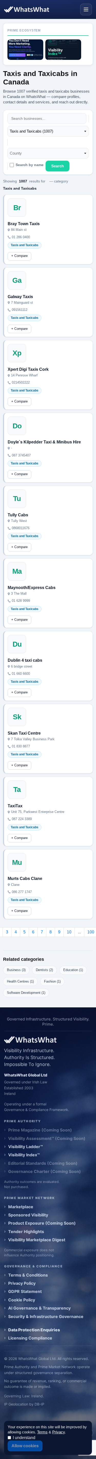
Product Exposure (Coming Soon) (42, 1223)
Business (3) (16, 970)
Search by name (30, 165)
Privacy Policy (22, 1283)
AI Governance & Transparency (39, 1308)
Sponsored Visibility (28, 1214)
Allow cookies (25, 1446)
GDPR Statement (25, 1291)
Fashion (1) (52, 981)
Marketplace (20, 1206)
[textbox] (17, 153)
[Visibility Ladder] (25, 49)
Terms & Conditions (28, 1275)
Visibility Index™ (24, 1154)
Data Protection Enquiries (34, 1329)
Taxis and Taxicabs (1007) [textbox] (31, 131)
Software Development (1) (26, 993)
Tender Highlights (26, 1231)
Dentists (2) (44, 970)
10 (69, 932)
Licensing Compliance (30, 1338)
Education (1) (73, 970)
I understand (24, 1437)
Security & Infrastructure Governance (45, 1316)
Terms (42, 1432)
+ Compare (19, 256)
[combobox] (48, 131)
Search (57, 166)
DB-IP (39, 1404)
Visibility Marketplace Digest (36, 1239)
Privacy (58, 1432)
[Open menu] (86, 9)
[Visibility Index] (63, 49)
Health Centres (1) (20, 981)
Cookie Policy (21, 1299)
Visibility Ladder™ (25, 1146)
